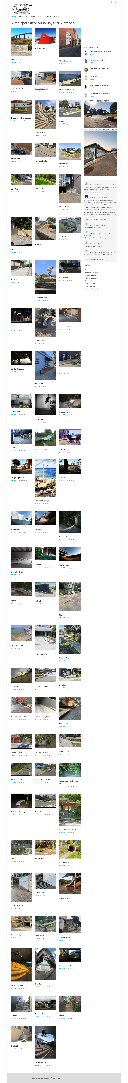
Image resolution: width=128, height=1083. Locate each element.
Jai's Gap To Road (41, 1014)
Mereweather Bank (42, 161)
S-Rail (13, 858)
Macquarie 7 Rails (17, 985)
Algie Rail (14, 189)
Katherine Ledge (17, 905)
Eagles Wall (39, 419)
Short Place (63, 724)
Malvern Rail (39, 858)
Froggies (38, 529)
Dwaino (92, 244)
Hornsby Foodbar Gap (43, 779)
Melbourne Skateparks (91, 272)
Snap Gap (38, 984)
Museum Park (64, 121)
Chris (91, 225)
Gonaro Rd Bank (17, 572)
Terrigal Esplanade (18, 478)
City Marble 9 (40, 132)
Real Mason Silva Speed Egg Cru (100, 93)
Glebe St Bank (64, 163)
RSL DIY (62, 615)
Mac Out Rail (39, 936)
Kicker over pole (16, 686)
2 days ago (100, 192)
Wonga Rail (63, 898)
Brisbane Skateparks (91, 275)
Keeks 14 (14, 1016)
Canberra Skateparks (91, 281)
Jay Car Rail (39, 383)
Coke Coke (93, 185)
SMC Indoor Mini (90, 246)
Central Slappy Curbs (43, 717)
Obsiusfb (92, 198)
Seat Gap (14, 327)
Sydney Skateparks (90, 270)
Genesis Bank (16, 158)
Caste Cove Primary (18, 812)
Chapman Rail (64, 206)
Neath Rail (14, 280)
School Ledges (64, 326)
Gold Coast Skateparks (92, 289)
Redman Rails (64, 658)
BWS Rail (14, 249)
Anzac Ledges (40, 340)
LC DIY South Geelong (91, 259)
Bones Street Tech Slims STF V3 (100, 68)
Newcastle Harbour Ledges (21, 118)
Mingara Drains (64, 412)
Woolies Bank (64, 751)
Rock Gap (38, 811)
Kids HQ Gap (63, 277)
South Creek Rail (41, 654)
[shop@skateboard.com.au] (115, 2)
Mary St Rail (39, 189)
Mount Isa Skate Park (91, 219)
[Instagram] (112, 2)
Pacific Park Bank (17, 89)
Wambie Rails (64, 449)
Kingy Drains (63, 536)
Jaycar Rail (63, 371)
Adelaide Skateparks (91, 278)
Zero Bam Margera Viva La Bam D (100, 51)
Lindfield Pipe (64, 862)
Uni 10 (61, 1016)
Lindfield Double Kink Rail (68, 830)
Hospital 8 (14, 1046)
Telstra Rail (63, 237)
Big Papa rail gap (41, 752)
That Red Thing (41, 48)
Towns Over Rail (65, 937)
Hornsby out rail (16, 779)
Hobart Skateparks (90, 286)
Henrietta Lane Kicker (19, 717)
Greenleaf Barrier (17, 59)
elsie (91, 233)
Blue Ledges (15, 529)
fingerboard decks (100, 212)
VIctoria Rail (39, 893)
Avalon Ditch (15, 600)
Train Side (38, 244)
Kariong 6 (38, 564)
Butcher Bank (16, 412)
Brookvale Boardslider (43, 686)
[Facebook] (108, 2)
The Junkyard (64, 565)
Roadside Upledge (42, 501)
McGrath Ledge (40, 601)
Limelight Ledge (65, 685)
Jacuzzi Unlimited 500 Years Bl (99, 85)
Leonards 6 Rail (65, 966)
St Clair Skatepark (90, 192)
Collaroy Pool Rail (17, 645)
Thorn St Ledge (65, 61)
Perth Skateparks (90, 283)
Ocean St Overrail (41, 89)
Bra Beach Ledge (90, 227)
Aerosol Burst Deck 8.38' (97, 60)
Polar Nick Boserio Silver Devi (99, 77)
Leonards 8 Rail (40, 1062)
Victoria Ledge (16, 935)
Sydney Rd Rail (16, 752)
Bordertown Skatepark (91, 238)
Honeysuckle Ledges (67, 89)
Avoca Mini (63, 478)
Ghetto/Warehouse (18, 369)
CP (91, 252)
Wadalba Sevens (41, 298)
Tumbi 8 (13, 448)
